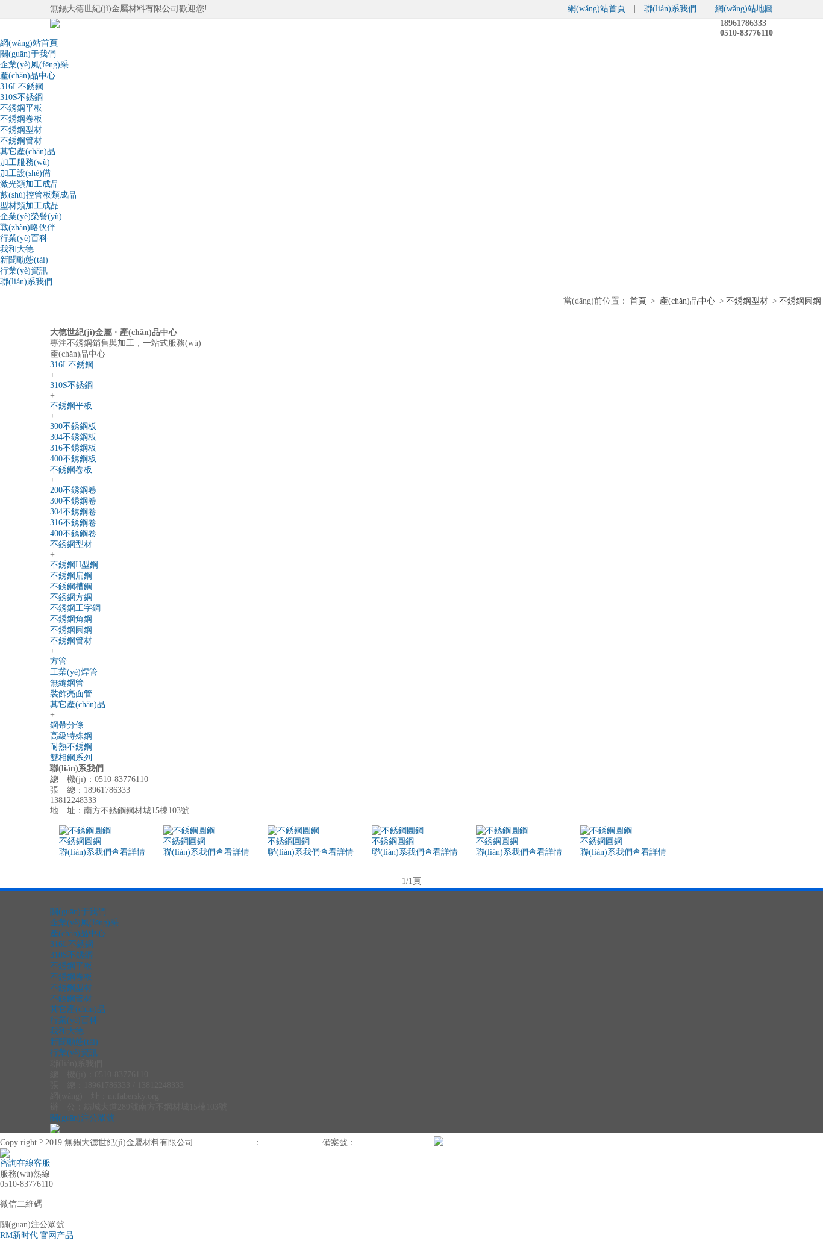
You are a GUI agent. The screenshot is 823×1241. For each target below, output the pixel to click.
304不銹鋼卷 (73, 511)
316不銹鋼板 (73, 447)
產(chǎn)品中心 (27, 75)
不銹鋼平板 (21, 108)
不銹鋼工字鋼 (75, 608)
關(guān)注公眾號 (82, 1117)
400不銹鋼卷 (73, 533)
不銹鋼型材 (21, 129)
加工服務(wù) (25, 162)
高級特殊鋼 (71, 735)
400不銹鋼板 (73, 458)
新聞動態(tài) (24, 259)
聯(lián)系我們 (670, 8)
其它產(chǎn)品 (27, 151)
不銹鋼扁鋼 (71, 575)
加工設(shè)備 (25, 173)
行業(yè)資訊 (24, 270)
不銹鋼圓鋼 (800, 300)
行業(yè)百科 (24, 238)
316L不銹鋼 (21, 86)
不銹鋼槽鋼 (71, 586)
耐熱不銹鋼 (71, 746)
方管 (58, 661)
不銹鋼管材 (21, 140)
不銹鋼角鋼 (71, 619)
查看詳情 (128, 852)
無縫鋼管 (67, 682)
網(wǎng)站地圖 (744, 8)
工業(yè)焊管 (74, 672)
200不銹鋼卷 (73, 490)
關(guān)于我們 (28, 53)
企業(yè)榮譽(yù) (31, 216)
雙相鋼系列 (71, 757)
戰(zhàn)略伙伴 (27, 227)
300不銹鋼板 (73, 426)
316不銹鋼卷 (73, 522)
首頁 (638, 300)
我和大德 (17, 249)
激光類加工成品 (29, 184)
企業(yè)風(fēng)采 (34, 64)
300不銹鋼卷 (73, 500)
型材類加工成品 (29, 205)
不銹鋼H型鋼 (74, 564)
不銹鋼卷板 (21, 118)
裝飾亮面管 (71, 693)
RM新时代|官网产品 (37, 1235)
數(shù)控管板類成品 (38, 194)
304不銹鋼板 (73, 437)
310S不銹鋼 (21, 97)
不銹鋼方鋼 (71, 597)
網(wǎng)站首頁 (596, 8)
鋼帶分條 (67, 725)
